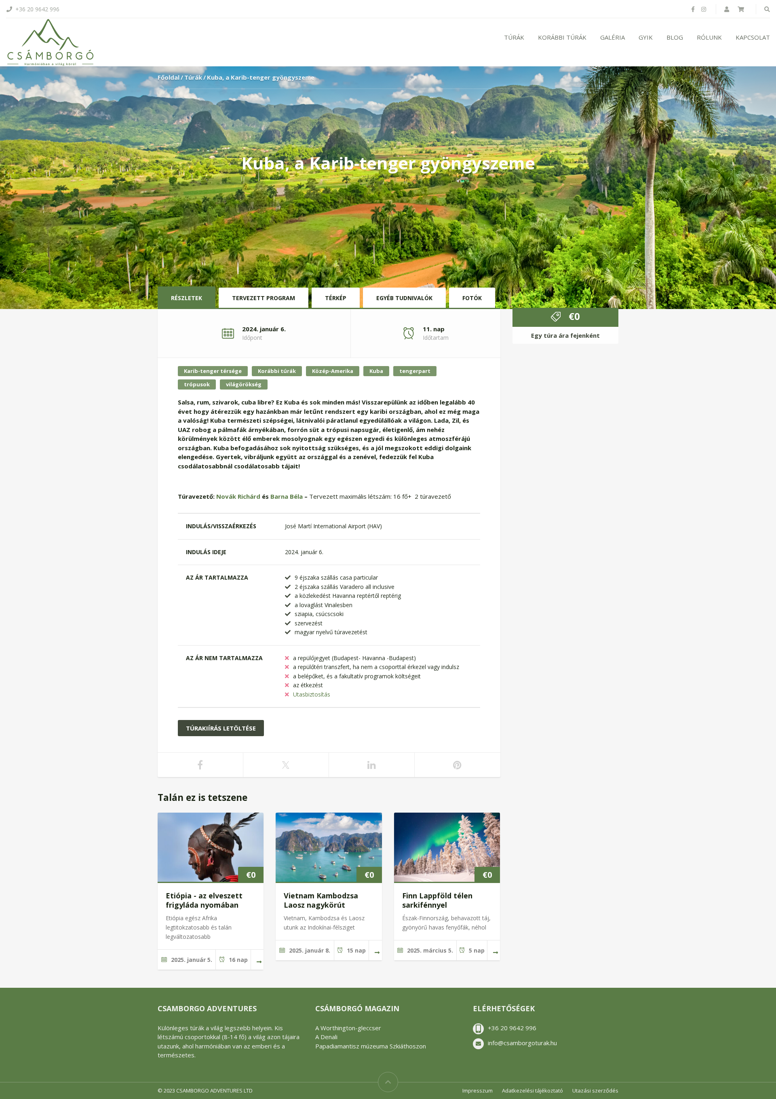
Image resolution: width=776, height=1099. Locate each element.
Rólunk (709, 37)
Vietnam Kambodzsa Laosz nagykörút (321, 900)
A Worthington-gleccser (348, 1028)
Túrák (514, 37)
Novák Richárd (238, 496)
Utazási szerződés (595, 1090)
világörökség (243, 384)
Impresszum (477, 1090)
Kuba (376, 371)
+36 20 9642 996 (512, 1028)
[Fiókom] (727, 9)
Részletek (186, 298)
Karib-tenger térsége (213, 371)
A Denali (326, 1037)
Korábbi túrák (562, 37)
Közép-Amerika (332, 371)
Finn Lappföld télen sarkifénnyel (437, 900)
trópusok (197, 384)
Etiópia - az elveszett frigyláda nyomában (204, 900)
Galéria (612, 37)
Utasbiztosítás (311, 694)
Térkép (335, 298)
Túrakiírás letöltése (221, 728)
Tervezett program (263, 298)
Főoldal (168, 77)
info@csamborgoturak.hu (522, 1043)
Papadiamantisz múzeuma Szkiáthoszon (370, 1046)
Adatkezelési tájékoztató (532, 1090)
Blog (674, 37)
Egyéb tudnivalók (404, 298)
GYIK (646, 37)
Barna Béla (286, 496)
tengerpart (414, 371)
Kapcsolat (753, 37)
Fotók (472, 298)
